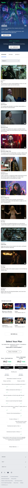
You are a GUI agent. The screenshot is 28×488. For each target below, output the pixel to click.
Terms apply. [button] (23, 437)
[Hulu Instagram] (11, 472)
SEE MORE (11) (14, 334)
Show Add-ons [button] (13, 446)
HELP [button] (3, 461)
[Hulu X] (5, 472)
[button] (3, 54)
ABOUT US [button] (4, 466)
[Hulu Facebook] (2, 472)
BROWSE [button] (4, 456)
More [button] (6, 29)
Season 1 (4, 60)
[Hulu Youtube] (9, 472)
